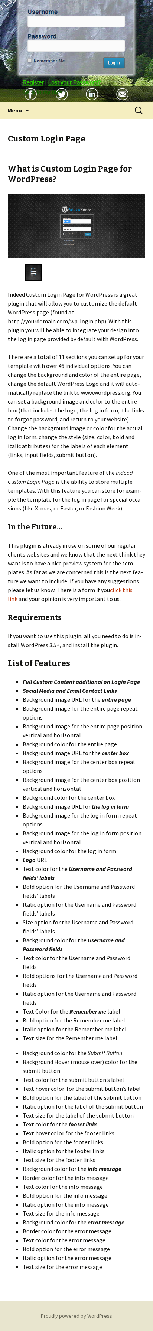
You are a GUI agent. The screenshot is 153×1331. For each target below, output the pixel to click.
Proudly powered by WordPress (76, 1315)
